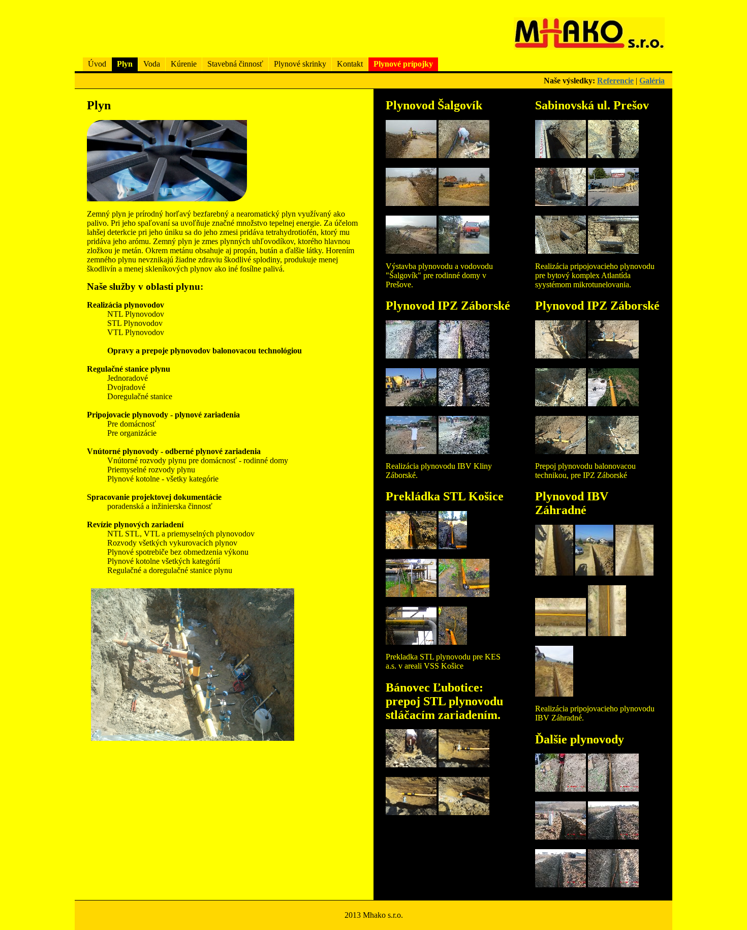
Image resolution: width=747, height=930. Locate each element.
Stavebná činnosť (235, 63)
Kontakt (350, 63)
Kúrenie (184, 63)
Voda (151, 63)
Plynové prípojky (403, 63)
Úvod (97, 63)
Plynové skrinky (300, 63)
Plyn (125, 63)
